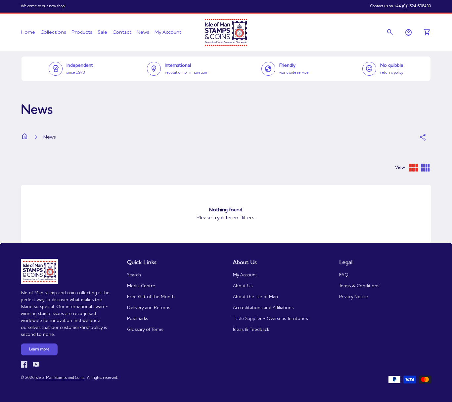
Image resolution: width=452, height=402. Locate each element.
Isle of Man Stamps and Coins (59, 378)
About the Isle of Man (255, 297)
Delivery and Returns (148, 307)
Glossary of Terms (145, 329)
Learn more (39, 349)
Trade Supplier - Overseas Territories (270, 318)
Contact (122, 32)
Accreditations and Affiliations (263, 307)
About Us (242, 286)
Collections (53, 32)
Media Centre (141, 286)
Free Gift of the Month (151, 297)
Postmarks (137, 318)
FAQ (343, 275)
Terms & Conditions (359, 286)
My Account (168, 32)
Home (28, 32)
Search (134, 275)
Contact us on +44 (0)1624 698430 (400, 6)
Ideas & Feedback (251, 329)
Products (81, 32)
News (143, 32)
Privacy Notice (353, 297)
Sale (102, 32)
